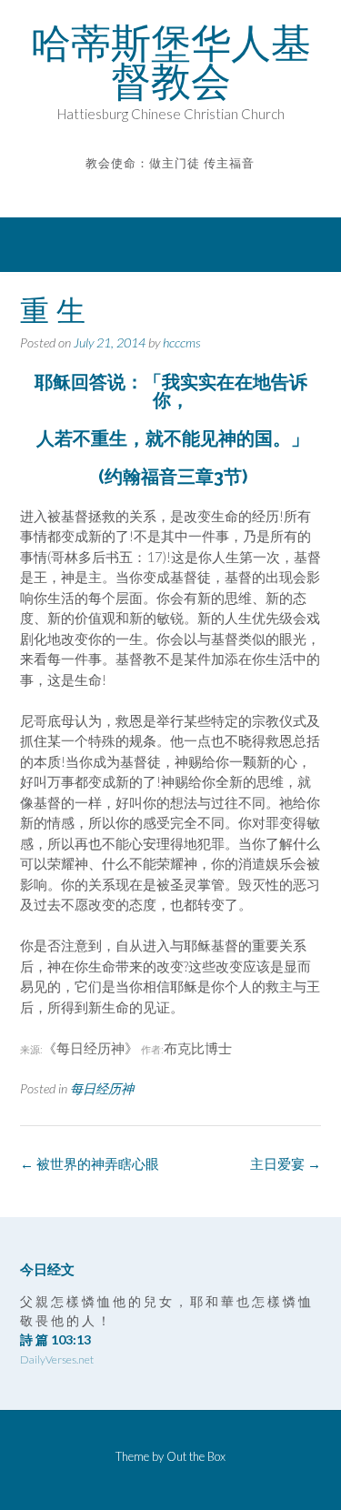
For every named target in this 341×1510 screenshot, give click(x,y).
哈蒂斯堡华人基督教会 (171, 62)
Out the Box (196, 1456)
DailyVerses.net (57, 1359)
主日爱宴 (285, 1163)
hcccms (182, 342)
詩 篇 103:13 (55, 1339)
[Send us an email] (158, 189)
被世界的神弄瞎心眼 (89, 1163)
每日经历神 (102, 1088)
